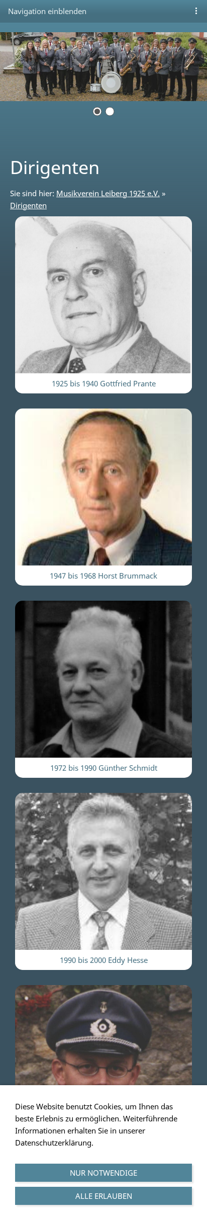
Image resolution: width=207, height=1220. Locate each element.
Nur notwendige (103, 1173)
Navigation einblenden (47, 11)
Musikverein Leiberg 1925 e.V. (108, 193)
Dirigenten (28, 205)
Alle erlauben (103, 1196)
